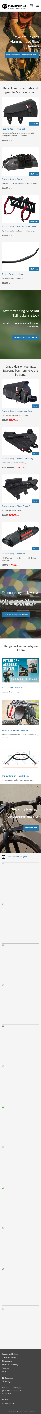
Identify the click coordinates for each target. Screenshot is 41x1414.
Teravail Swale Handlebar (12, 274)
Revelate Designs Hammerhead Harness (19, 226)
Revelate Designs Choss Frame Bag (17, 506)
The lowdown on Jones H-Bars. (15, 776)
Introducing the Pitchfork (12, 687)
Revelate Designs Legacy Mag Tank (17, 411)
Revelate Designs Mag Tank (13, 129)
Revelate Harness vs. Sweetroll (15, 730)
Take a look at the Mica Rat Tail (25, 337)
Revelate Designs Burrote (12, 179)
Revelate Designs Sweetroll (13, 553)
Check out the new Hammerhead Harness (21, 55)
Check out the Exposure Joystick (16, 615)
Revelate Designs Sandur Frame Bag (17, 458)
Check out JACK (31, 828)
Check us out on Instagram (17, 856)
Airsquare (31, 1411)
